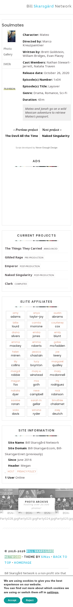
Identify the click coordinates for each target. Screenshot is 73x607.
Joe (57, 353)
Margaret (57, 363)
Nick (57, 392)
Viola (15, 412)
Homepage (23, 562)
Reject (29, 600)
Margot (15, 373)
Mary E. (36, 373)
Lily (15, 363)
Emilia (36, 334)
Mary (57, 373)
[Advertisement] (36, 195)
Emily (57, 334)
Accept (12, 600)
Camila (36, 324)
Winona (36, 412)
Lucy (36, 363)
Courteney (57, 324)
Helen (15, 353)
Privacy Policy (26, 471)
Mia (36, 383)
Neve (36, 392)
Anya (36, 315)
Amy (15, 315)
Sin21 (45, 556)
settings (52, 592)
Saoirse (15, 402)
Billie (15, 324)
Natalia (15, 392)
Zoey (57, 412)
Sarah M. (36, 402)
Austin (57, 315)
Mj (57, 383)
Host (11, 471)
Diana (15, 334)
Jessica (36, 353)
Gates (57, 344)
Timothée (57, 402)
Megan (15, 383)
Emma (15, 344)
